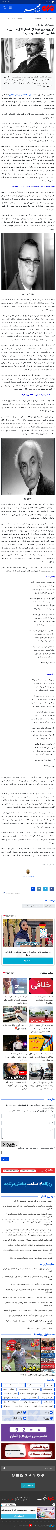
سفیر (22, 1385)
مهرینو (27, 1406)
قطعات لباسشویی (29, 1397)
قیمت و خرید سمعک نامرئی (43, 1406)
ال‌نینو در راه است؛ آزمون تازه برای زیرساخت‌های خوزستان (31, 1284)
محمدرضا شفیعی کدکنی (32, 905)
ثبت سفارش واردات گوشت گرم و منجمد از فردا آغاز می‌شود (30, 1315)
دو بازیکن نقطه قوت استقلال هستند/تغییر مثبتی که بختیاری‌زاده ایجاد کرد (28, 1291)
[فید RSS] (22, 1476)
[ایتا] (13, 1476)
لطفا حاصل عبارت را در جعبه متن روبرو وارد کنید (36, 1148)
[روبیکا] (26, 1476)
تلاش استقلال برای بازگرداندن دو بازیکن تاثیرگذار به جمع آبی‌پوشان (27, 1310)
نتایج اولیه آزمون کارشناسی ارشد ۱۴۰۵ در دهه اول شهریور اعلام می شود (27, 1278)
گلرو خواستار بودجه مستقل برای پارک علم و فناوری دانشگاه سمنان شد (27, 1251)
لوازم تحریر (49, 1385)
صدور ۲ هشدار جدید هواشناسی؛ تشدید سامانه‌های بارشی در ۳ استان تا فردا (29, 1215)
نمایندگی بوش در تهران (30, 1402)
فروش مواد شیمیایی (10, 1393)
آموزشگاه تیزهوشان (11, 1397)
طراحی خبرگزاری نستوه (42, 1525)
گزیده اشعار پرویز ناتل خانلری (20, 94)
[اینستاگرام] (34, 1476)
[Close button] (53, 1504)
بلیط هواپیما (48, 1402)
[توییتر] (30, 1476)
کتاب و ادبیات (37, 18)
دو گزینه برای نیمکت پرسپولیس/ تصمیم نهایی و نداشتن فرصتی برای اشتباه (28, 1304)
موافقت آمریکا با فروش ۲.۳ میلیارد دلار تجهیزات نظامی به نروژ (29, 1229)
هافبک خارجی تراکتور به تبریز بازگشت (38, 1328)
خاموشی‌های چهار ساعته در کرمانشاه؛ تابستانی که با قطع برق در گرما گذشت (27, 1270)
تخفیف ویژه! (19, 1516)
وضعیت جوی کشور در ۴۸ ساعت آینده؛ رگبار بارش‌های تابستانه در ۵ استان (27, 1207)
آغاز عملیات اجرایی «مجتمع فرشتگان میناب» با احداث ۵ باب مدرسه (27, 1240)
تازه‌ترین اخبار (48, 1196)
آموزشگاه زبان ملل (10, 1402)
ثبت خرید (28, 961)
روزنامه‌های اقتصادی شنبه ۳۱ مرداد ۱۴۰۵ (36, 1375)
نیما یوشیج (49, 905)
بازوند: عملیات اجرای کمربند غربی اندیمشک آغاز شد (33, 1201)
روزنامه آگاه (7, 1406)
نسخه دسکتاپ (28, 1485)
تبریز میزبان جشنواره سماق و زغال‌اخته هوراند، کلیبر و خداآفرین (29, 1235)
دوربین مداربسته (47, 1393)
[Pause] (5, 945)
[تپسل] (3, 916)
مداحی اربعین (8, 1389)
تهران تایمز (18, 1406)
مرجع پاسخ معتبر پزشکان (29, 1393)
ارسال (5, 1158)
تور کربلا (36, 1389)
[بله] (38, 1476)
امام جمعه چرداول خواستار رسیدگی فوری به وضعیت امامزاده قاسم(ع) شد (29, 1223)
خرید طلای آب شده (10, 1385)
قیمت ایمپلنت (47, 1397)
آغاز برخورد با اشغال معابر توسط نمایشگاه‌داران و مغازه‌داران (30, 1258)
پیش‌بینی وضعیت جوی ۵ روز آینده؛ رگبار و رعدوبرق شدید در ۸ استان (29, 1322)
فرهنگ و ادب (49, 18)
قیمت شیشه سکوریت (35, 1385)
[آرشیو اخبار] (17, 1476)
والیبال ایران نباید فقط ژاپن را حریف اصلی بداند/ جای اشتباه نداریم (27, 1297)
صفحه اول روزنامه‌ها (44, 1334)
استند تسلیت (23, 1389)
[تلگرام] (43, 1476)
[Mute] (9, 945)
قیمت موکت (48, 1389)
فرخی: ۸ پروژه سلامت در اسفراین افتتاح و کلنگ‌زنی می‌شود (30, 1245)
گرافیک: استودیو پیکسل (21, 1525)
